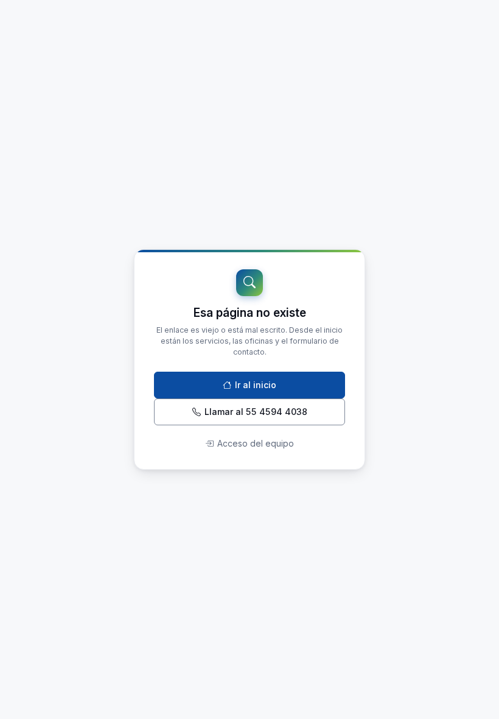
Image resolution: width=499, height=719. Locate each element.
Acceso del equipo (255, 443)
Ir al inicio (255, 385)
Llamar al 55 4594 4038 (255, 411)
